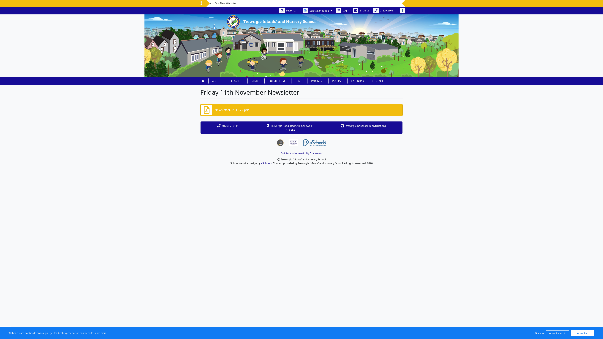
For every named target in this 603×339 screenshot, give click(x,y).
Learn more (100, 333)
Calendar (357, 81)
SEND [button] (255, 81)
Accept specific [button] (557, 333)
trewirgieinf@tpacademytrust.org (366, 126)
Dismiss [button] (539, 333)
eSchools (266, 163)
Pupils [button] (336, 81)
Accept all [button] (582, 333)
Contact (377, 81)
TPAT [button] (298, 81)
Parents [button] (317, 81)
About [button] (216, 81)
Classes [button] (236, 81)
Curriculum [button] (277, 81)
